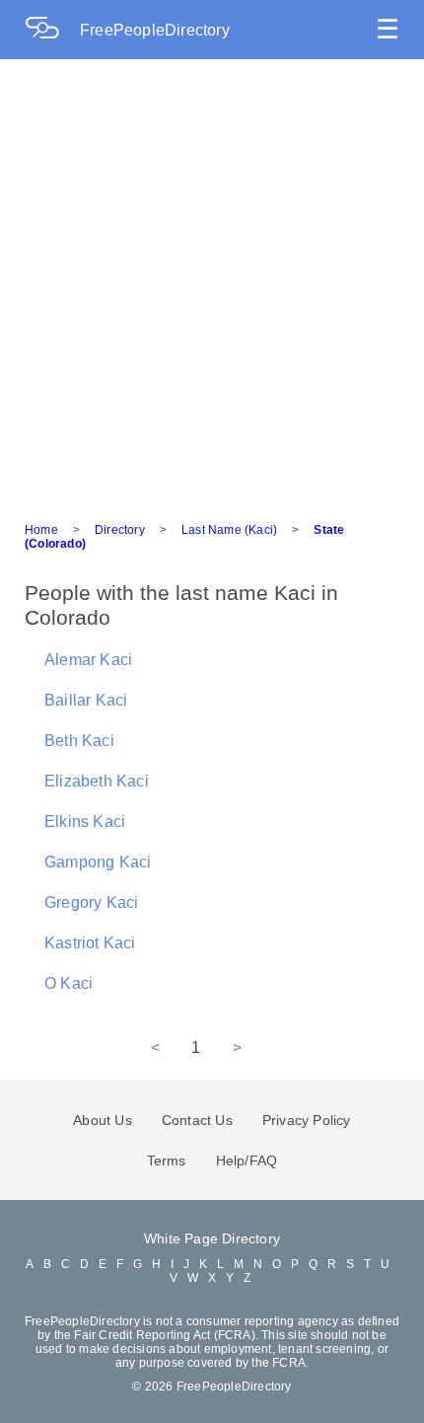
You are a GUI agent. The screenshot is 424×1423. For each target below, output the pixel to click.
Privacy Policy (306, 1120)
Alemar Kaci (88, 659)
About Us (102, 1120)
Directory (120, 530)
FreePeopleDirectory (155, 30)
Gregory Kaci (91, 902)
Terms (166, 1160)
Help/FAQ (247, 1160)
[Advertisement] (212, 281)
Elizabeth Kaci (96, 781)
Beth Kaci (79, 740)
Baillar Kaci (85, 700)
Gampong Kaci (97, 862)
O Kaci (68, 983)
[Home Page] (52, 30)
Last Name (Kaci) (229, 530)
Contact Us (197, 1120)
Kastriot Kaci (90, 943)
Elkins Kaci (84, 821)
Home (41, 530)
